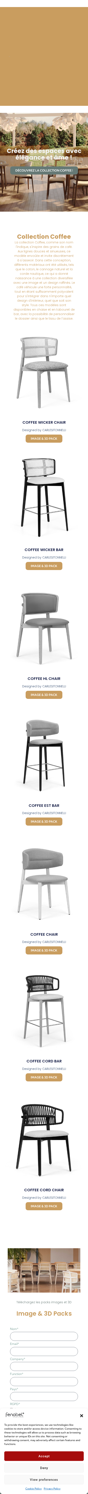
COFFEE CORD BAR (44, 1061)
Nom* (14, 1329)
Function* (16, 1374)
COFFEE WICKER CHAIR (44, 422)
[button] (81, 1415)
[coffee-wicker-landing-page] (44, 1270)
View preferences (44, 1480)
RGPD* (15, 1404)
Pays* (14, 1389)
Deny (44, 1468)
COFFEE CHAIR (44, 934)
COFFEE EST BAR (44, 805)
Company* (17, 1359)
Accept (44, 1456)
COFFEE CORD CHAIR (44, 1190)
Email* (14, 1344)
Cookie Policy (33, 1488)
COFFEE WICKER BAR (44, 549)
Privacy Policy (52, 1488)
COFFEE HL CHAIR (44, 678)
